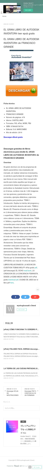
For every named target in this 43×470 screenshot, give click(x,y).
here (12, 282)
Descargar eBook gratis (13, 137)
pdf (36, 267)
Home (4, 16)
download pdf (13, 279)
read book (27, 270)
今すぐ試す (28, 10)
